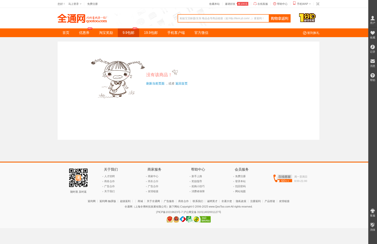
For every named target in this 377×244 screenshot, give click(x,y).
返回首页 (181, 83)
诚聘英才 (212, 201)
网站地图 (240, 191)
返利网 (92, 201)
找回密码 (240, 186)
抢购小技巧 (198, 186)
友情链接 (153, 191)
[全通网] (82, 22)
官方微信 (201, 33)
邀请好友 (236, 3)
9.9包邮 (128, 33)
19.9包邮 (151, 33)
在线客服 (262, 3)
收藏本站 (214, 3)
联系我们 (198, 201)
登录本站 (240, 181)
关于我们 (109, 191)
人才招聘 (109, 176)
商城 (140, 201)
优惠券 (84, 33)
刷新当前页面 (155, 83)
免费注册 (92, 3)
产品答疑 (270, 201)
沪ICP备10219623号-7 (169, 212)
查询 (280, 18)
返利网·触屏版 (107, 201)
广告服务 (169, 201)
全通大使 (226, 201)
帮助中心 (282, 3)
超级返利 (125, 201)
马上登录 (73, 3)
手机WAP (302, 3)
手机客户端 (176, 33)
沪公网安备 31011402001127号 (202, 212)
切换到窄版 (317, 3)
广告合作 (109, 186)
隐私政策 (241, 201)
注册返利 (255, 201)
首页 (65, 33)
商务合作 (109, 181)
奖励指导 (197, 181)
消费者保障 (198, 191)
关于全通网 (153, 201)
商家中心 (153, 176)
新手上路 (197, 176)
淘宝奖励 (106, 33)
